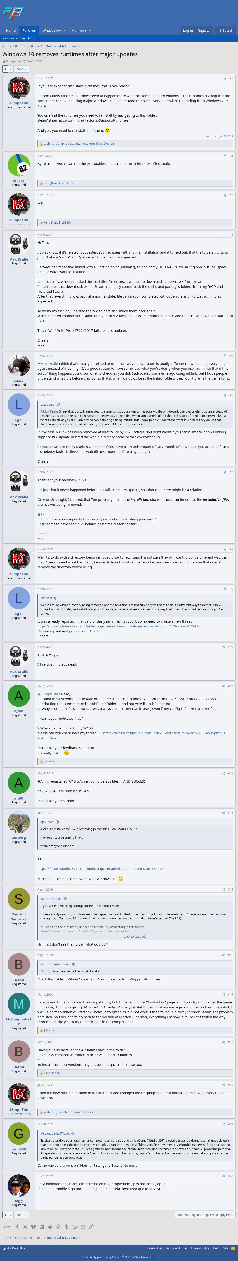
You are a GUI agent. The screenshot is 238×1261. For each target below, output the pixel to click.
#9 (231, 589)
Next (20, 69)
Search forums (31, 38)
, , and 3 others (68, 1112)
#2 (231, 156)
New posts (9, 38)
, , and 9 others (79, 144)
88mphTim (13, 61)
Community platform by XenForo (119, 1257)
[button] (64, 30)
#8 (231, 549)
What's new (52, 30)
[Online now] (19, 175)
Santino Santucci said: (55, 964)
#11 (230, 686)
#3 (231, 195)
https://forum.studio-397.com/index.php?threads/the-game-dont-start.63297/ (100, 868)
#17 (230, 1042)
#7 (231, 472)
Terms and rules (176, 1248)
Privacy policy (200, 1248)
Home (11, 30)
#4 (231, 235)
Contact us (154, 1248)
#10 (230, 647)
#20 (230, 1176)
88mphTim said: (51, 899)
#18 (230, 1085)
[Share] (225, 78)
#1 (231, 78)
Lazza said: (47, 404)
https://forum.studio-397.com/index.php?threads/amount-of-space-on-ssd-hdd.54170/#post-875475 (118, 626)
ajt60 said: (47, 822)
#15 (230, 955)
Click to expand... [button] (135, 936)
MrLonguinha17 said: (55, 1133)
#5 (231, 356)
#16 (230, 995)
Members (79, 30)
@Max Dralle (47, 363)
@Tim (41, 514)
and (59, 183)
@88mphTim (47, 694)
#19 (230, 1124)
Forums (29, 30)
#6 (231, 395)
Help (216, 1248)
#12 (230, 773)
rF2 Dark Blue (15, 1248)
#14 (230, 890)
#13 (230, 813)
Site (225, 1248)
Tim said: (46, 598)
